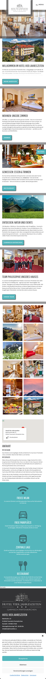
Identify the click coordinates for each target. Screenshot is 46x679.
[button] (43, 636)
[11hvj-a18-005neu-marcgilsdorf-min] (33, 406)
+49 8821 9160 (12, 624)
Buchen (41, 152)
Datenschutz (25, 675)
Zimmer (7, 137)
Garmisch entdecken (13, 242)
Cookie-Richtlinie (15, 675)
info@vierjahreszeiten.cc (9, 629)
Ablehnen (23, 665)
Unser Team (9, 297)
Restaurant (9, 188)
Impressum (33, 675)
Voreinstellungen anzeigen (23, 671)
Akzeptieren (23, 659)
